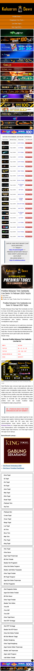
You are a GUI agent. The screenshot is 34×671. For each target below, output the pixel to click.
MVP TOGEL (21, 166)
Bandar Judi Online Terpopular (13, 570)
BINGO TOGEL (20, 227)
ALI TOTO (21, 217)
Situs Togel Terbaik (10, 573)
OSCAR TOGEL (21, 203)
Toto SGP (7, 610)
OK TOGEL (21, 157)
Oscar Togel (7, 519)
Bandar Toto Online (9, 603)
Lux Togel (7, 526)
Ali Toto (6, 529)
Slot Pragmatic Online (10, 589)
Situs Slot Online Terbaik (11, 633)
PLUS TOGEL (21, 231)
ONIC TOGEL (21, 171)
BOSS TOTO (21, 194)
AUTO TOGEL (21, 161)
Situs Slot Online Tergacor (12, 566)
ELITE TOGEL (21, 175)
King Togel (7, 543)
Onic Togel (7, 549)
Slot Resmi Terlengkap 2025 (12, 465)
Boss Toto (7, 533)
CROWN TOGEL (21, 199)
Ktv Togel (7, 482)
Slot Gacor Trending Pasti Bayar (13, 468)
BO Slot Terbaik (8, 559)
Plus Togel (7, 540)
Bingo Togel (7, 522)
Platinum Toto (8, 503)
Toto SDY (6, 614)
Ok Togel (6, 486)
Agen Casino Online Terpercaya (13, 647)
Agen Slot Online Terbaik (11, 593)
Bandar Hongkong (9, 640)
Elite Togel (7, 496)
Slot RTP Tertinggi (9, 621)
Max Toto (7, 536)
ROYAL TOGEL (20, 180)
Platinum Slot (8, 512)
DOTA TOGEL (21, 143)
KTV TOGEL (21, 152)
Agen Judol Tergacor (10, 654)
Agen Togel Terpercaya (11, 556)
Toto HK (6, 607)
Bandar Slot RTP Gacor (11, 629)
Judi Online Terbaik (9, 657)
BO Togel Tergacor (9, 577)
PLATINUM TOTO (21, 185)
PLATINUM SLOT (21, 213)
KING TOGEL (21, 236)
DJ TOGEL (20, 147)
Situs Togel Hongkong (10, 643)
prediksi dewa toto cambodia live (22, 299)
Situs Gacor (7, 552)
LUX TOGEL (21, 222)
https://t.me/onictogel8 (16, 249)
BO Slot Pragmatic (9, 584)
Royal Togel (7, 500)
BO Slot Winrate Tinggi (11, 636)
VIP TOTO (21, 189)
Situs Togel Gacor (9, 617)
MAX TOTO (21, 208)
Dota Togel (7, 475)
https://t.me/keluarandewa (17, 260)
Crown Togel (7, 515)
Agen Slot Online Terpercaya (12, 580)
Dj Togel (6, 479)
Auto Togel (7, 489)
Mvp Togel (7, 493)
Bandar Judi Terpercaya (11, 650)
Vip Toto (6, 507)
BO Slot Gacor (8, 596)
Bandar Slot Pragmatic (10, 563)
